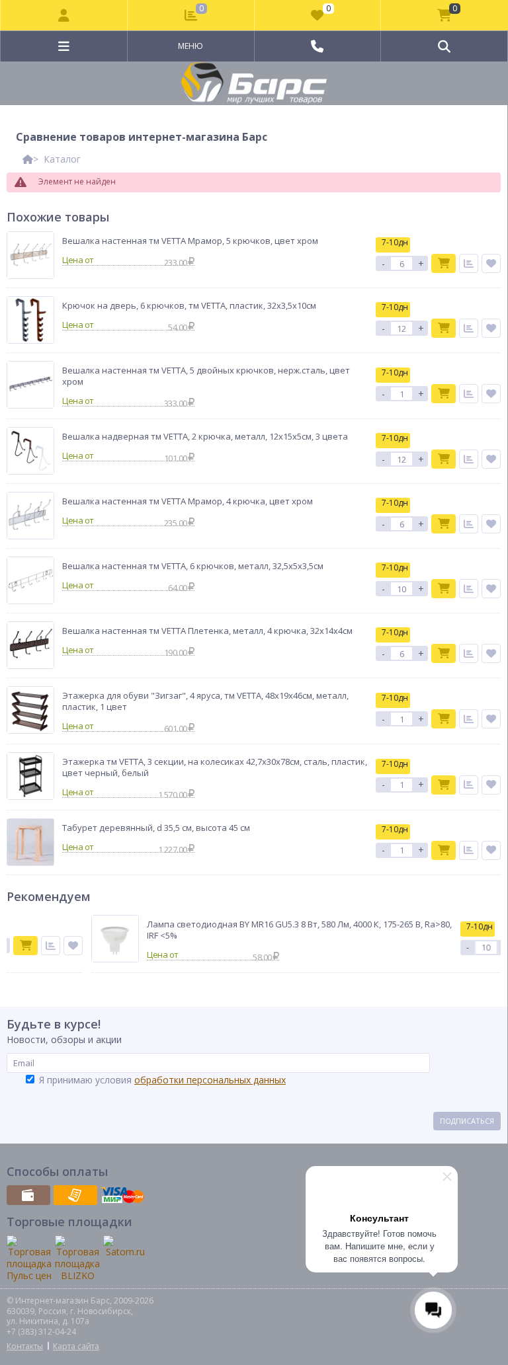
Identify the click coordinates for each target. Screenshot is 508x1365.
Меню (190, 46)
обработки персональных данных (210, 1079)
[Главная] (27, 159)
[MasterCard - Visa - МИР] (122, 1195)
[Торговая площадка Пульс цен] (29, 1258)
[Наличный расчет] (28, 1195)
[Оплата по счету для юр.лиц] (75, 1195)
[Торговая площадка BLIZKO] (77, 1258)
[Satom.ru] (125, 1246)
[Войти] (64, 15)
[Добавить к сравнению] (468, 263)
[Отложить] (491, 263)
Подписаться (467, 1121)
